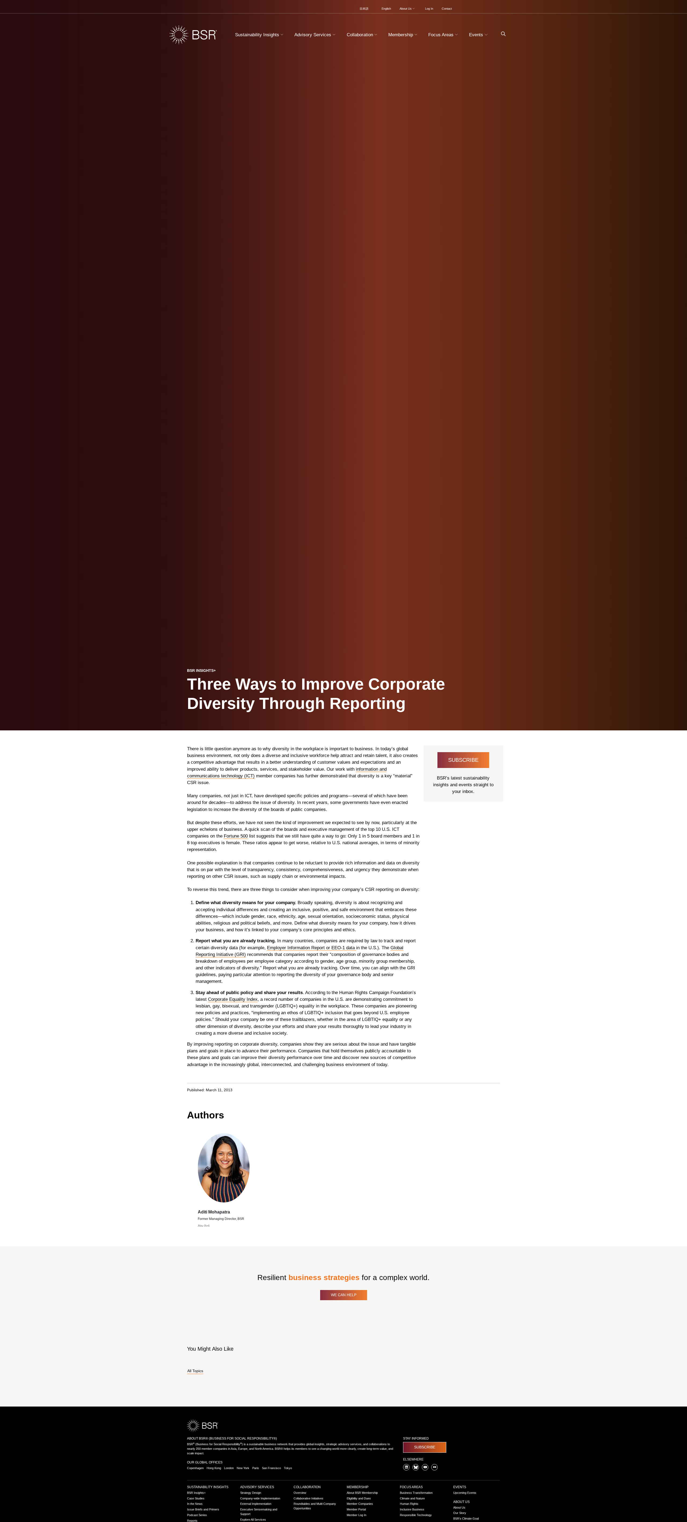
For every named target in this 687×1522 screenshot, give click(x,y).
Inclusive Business (412, 1509)
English (386, 8)
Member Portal (356, 1509)
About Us (461, 1502)
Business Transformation (416, 1492)
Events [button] (476, 34)
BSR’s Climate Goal (466, 1518)
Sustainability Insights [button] (257, 34)
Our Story (459, 1512)
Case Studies (195, 1498)
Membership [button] (401, 34)
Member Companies (360, 1503)
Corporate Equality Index (233, 999)
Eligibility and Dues (359, 1498)
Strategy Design (250, 1492)
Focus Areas (411, 1487)
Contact (447, 8)
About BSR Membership (362, 1492)
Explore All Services (253, 1519)
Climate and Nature (412, 1498)
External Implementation (255, 1503)
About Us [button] (406, 8)
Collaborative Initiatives (308, 1498)
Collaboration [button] (360, 34)
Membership (357, 1487)
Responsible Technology (416, 1515)
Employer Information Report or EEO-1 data (311, 947)
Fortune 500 (236, 836)
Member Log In (356, 1515)
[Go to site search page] (501, 34)
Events (459, 1487)
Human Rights (409, 1503)
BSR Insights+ (196, 1492)
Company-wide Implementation (260, 1498)
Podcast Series (197, 1515)
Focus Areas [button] (441, 34)
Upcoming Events (464, 1492)
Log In (429, 8)
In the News (195, 1503)
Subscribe (463, 760)
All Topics (195, 1371)
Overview (300, 1492)
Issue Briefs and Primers (203, 1509)
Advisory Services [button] (313, 34)
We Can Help (343, 1295)
